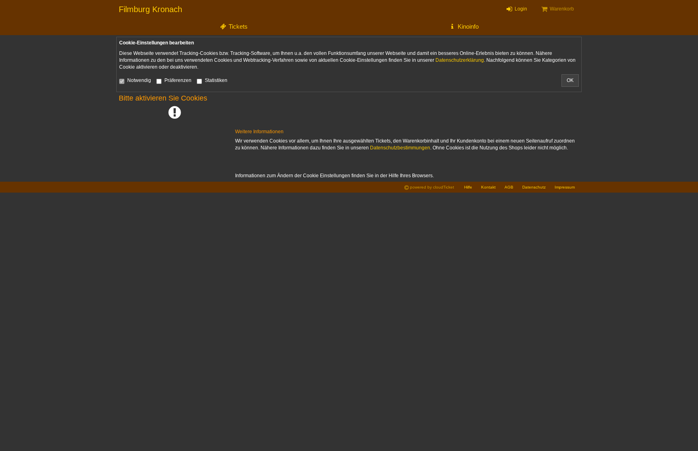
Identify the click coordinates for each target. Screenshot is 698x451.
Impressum (565, 187)
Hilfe (468, 187)
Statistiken (216, 80)
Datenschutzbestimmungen (400, 148)
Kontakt (488, 187)
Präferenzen (177, 80)
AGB (509, 187)
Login (520, 9)
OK (570, 80)
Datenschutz (534, 187)
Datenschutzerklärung (459, 60)
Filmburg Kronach (150, 9)
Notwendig (139, 80)
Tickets (237, 26)
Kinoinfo (467, 26)
